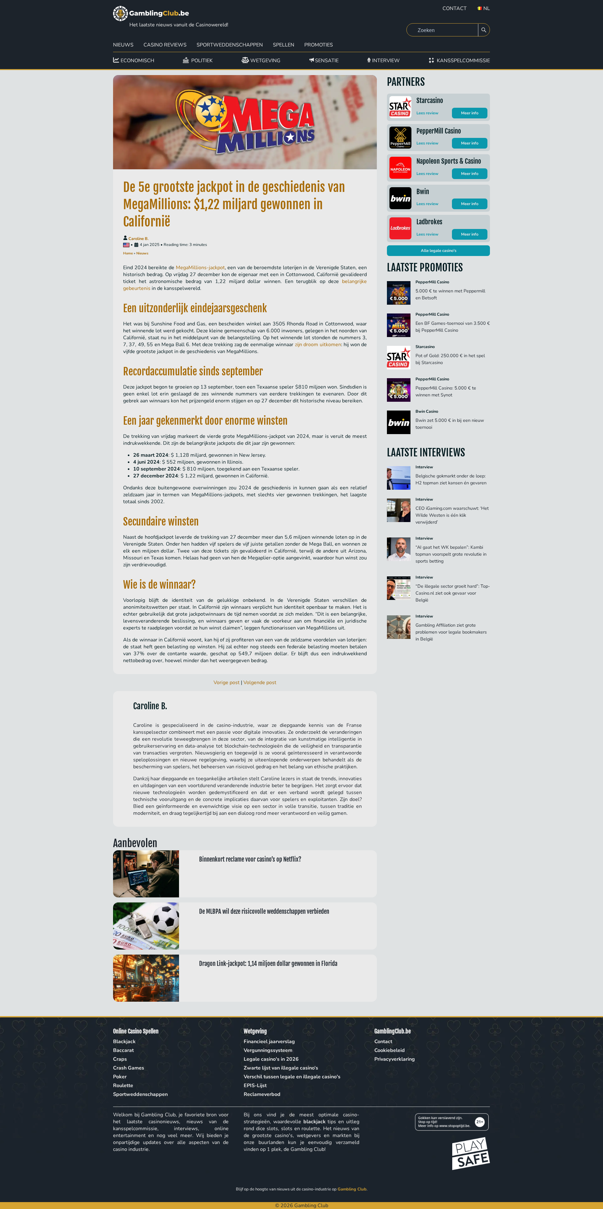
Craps (120, 1059)
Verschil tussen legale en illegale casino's (292, 1076)
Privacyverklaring (394, 1059)
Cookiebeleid (389, 1050)
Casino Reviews (165, 44)
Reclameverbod (262, 1094)
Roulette (123, 1085)
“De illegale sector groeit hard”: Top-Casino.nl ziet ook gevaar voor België (453, 593)
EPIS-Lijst (255, 1085)
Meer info (469, 113)
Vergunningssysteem (268, 1050)
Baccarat (123, 1050)
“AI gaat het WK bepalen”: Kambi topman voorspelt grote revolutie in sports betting (451, 554)
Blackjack (124, 1041)
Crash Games (128, 1068)
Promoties (318, 44)
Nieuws (123, 44)
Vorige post (227, 682)
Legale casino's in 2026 (271, 1059)
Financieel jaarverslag (269, 1041)
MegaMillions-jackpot (200, 267)
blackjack (314, 1121)
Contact (455, 8)
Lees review (427, 113)
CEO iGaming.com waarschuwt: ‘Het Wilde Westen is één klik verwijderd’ (452, 515)
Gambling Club (352, 1189)
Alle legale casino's (438, 250)
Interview (424, 467)
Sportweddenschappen (230, 44)
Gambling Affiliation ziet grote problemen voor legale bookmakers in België (451, 632)
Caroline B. (138, 239)
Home (128, 253)
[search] (484, 30)
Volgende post (259, 682)
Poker (120, 1076)
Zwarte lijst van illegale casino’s (281, 1068)
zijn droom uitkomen (318, 344)
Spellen (283, 44)
